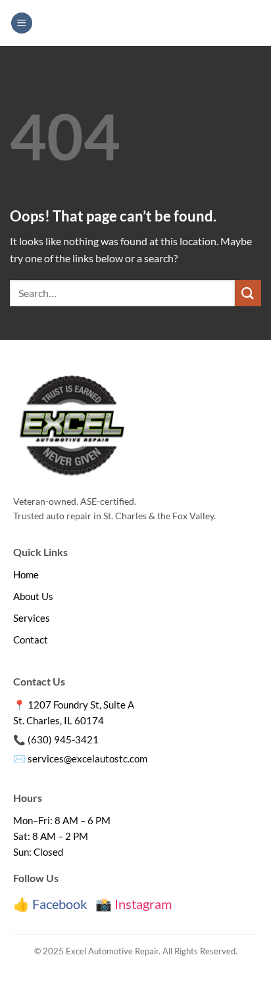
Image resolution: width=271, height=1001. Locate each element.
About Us (33, 596)
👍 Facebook (50, 904)
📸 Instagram (133, 904)
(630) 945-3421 (63, 739)
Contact (30, 639)
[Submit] (248, 293)
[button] (21, 23)
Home (26, 574)
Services (31, 618)
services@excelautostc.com (87, 758)
